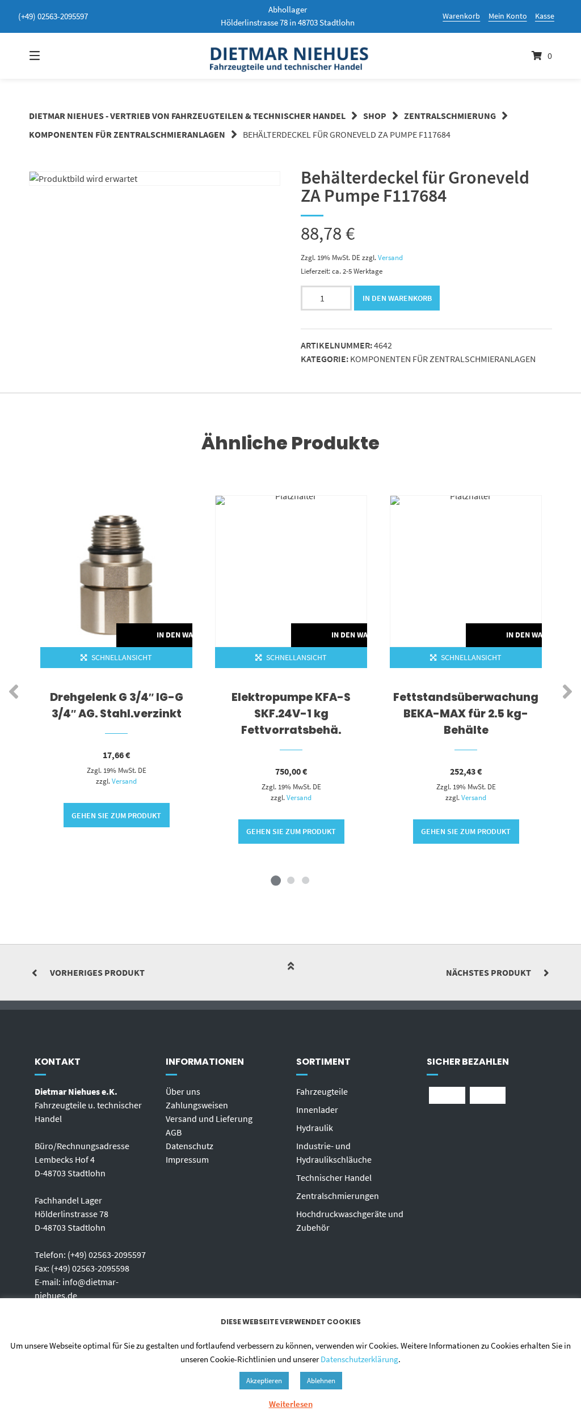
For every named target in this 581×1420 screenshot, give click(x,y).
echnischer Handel (336, 1177)
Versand (390, 257)
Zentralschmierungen (337, 1195)
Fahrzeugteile (322, 1091)
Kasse (544, 16)
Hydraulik (314, 1127)
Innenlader (317, 1109)
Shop (374, 115)
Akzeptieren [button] (264, 1380)
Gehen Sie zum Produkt (116, 815)
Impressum (187, 1159)
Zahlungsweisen (197, 1105)
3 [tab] (305, 880)
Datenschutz (189, 1145)
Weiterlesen (291, 1403)
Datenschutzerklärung (359, 1359)
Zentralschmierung (450, 115)
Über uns (183, 1091)
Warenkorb (461, 16)
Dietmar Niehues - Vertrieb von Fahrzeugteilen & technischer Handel (187, 115)
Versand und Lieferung (209, 1118)
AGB (174, 1132)
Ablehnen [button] (321, 1380)
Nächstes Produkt (488, 972)
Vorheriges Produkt (97, 972)
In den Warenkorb (397, 298)
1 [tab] (275, 880)
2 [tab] (290, 880)
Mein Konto (508, 16)
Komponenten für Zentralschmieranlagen (127, 134)
